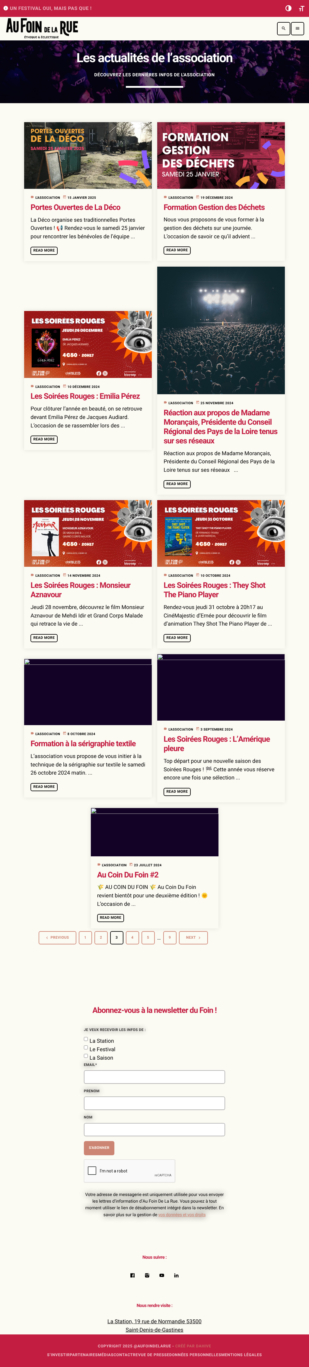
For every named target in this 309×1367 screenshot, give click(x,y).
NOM (88, 1117)
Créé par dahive (193, 1346)
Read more (44, 250)
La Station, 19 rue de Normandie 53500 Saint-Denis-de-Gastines (154, 1326)
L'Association (47, 197)
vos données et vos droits (182, 1215)
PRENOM (92, 1091)
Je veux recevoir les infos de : (115, 1030)
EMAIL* (90, 1065)
